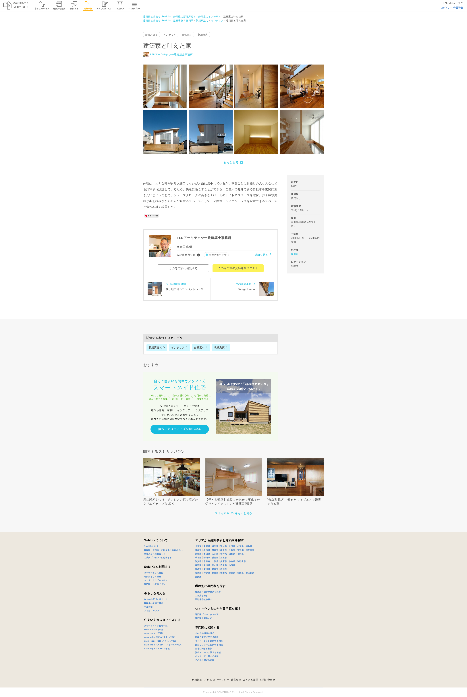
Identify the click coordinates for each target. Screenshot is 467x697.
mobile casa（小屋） (155, 629)
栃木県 (207, 550)
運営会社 (236, 679)
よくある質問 (250, 679)
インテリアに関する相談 (207, 656)
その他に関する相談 (204, 660)
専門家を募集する (203, 618)
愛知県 (215, 557)
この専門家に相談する (183, 268)
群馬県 (215, 550)
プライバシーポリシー (216, 679)
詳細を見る (261, 254)
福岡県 (198, 573)
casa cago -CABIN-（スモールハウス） (164, 645)
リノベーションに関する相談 (209, 641)
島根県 (207, 565)
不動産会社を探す (203, 599)
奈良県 (232, 561)
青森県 (207, 546)
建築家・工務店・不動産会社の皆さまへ (163, 550)
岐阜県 (198, 557)
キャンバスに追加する (167, 82)
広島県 (223, 565)
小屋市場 (148, 607)
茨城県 (198, 550)
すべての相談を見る (204, 633)
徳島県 (198, 569)
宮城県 (223, 546)
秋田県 (232, 546)
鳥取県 (198, 565)
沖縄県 (198, 577)
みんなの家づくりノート (156, 599)
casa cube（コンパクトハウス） (160, 637)
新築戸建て (151, 34)
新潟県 (198, 554)
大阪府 (215, 561)
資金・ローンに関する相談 (208, 652)
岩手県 (215, 546)
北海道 (198, 546)
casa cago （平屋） (154, 633)
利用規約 (197, 679)
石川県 (215, 554)
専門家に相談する (207, 627)
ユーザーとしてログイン (156, 580)
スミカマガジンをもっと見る (233, 513)
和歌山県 (241, 561)
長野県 (240, 554)
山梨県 (232, 554)
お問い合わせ (267, 679)
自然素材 (187, 34)
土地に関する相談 (203, 648)
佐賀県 (207, 573)
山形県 (240, 546)
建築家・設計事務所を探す (208, 592)
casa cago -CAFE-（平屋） (158, 648)
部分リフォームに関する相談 (209, 645)
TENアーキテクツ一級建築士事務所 (171, 54)
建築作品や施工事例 (153, 603)
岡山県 (215, 565)
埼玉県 (223, 550)
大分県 (232, 573)
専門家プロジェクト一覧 (207, 614)
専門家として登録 (152, 576)
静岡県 (294, 254)
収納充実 (203, 34)
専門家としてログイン (154, 584)
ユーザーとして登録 (153, 573)
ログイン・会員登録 (451, 7)
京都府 (207, 561)
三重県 (223, 557)
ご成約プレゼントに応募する (158, 557)
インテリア (170, 34)
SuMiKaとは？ (151, 546)
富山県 (207, 554)
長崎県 (215, 573)
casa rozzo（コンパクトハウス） (160, 641)
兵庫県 (223, 561)
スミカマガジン (151, 610)
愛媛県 (215, 569)
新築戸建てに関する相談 (207, 637)
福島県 (249, 546)
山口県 (232, 565)
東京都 (240, 550)
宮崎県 (240, 573)
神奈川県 (250, 550)
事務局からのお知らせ (154, 554)
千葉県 (232, 550)
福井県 (223, 554)
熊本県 (223, 573)
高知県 (223, 569)
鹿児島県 (250, 573)
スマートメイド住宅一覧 (156, 626)
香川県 (207, 569)
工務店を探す (201, 595)
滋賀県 (198, 561)
